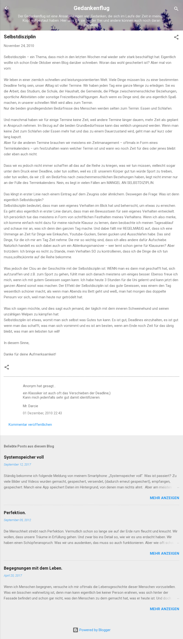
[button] (176, 38)
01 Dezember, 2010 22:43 (42, 413)
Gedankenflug (92, 8)
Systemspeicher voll (24, 457)
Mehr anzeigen (164, 498)
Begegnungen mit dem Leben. (33, 568)
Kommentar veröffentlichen (30, 424)
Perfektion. (15, 512)
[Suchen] (176, 9)
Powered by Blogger (94, 630)
